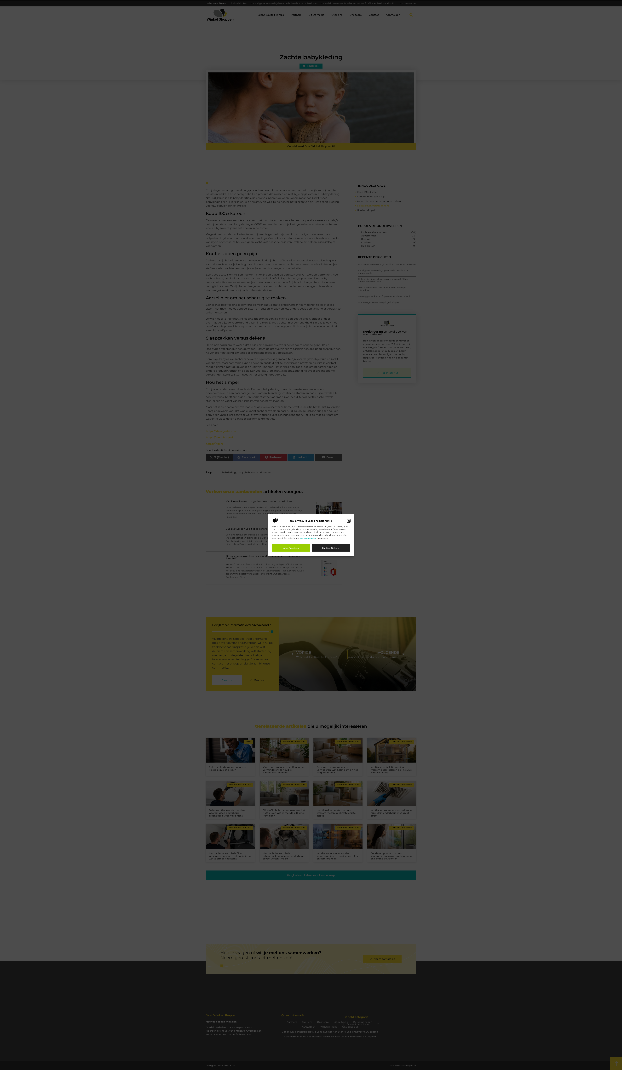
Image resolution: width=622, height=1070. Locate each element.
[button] (348, 521)
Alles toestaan (291, 548)
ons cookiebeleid (308, 538)
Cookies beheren (331, 548)
